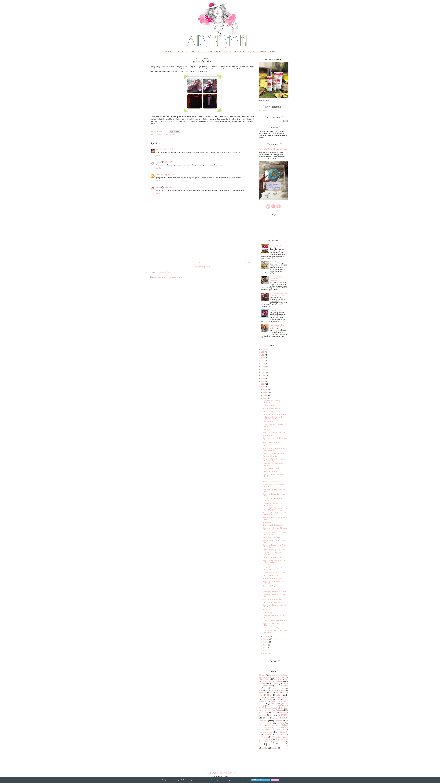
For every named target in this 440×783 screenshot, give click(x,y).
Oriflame (261, 697)
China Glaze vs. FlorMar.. (271, 468)
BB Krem (262, 675)
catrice (261, 725)
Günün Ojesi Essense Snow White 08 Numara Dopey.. (274, 561)
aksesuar (282, 712)
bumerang (280, 723)
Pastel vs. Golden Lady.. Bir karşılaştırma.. (272, 504)
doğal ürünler (268, 727)
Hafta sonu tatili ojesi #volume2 (273, 586)
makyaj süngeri (267, 739)
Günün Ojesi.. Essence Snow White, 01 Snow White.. (275, 533)
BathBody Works (274, 675)
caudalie (271, 725)
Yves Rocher (263, 712)
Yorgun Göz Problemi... (270, 471)
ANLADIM (274, 780)
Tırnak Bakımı (267, 710)
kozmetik (284, 732)
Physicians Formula (281, 697)
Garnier (285, 684)
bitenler (279, 721)
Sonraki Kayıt (155, 263)
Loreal (274, 688)
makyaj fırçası (282, 737)
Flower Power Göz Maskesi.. (272, 537)
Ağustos (266, 636)
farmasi (269, 729)
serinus (158, 149)
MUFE (274, 690)
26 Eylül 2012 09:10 (169, 175)
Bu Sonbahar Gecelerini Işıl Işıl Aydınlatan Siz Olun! (273, 418)
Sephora (280, 706)
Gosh (278, 686)
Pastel (269, 697)
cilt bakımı (283, 725)
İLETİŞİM (272, 51)
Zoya (273, 712)
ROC (278, 699)
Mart (265, 651)
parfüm (261, 744)
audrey (158, 162)
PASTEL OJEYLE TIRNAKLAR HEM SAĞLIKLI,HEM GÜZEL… (275, 509)
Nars (260, 695)
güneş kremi (280, 729)
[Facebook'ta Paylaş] (177, 132)
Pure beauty (267, 699)
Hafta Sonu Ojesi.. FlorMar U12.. (273, 408)
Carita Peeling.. (268, 613)
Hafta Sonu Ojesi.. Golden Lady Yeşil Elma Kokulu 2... (275, 449)
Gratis (285, 686)
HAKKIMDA (262, 51)
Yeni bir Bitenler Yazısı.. (271, 575)
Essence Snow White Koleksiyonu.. (274, 620)
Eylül (265, 398)
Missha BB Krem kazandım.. (272, 482)
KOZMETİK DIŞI (239, 51)
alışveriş (159, 134)
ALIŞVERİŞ (251, 51)
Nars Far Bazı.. (268, 610)
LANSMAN (227, 51)
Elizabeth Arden (267, 681)
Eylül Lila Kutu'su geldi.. (271, 479)
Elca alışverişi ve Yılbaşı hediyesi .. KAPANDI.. (278, 294)
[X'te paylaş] (175, 132)
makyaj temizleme (281, 739)
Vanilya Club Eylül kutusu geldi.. (273, 602)
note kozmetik (280, 742)
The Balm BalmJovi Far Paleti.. (273, 557)
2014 (263, 381)
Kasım (265, 392)
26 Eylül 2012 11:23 (170, 187)
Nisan (265, 648)
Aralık (265, 389)
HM (265, 688)
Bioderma (266, 677)
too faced (262, 746)
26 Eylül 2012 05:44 (168, 149)
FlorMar (262, 684)
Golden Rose (267, 686)
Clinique (278, 679)
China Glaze (264, 679)
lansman (268, 734)
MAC (260, 690)
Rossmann (269, 706)
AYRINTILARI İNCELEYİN (261, 780)
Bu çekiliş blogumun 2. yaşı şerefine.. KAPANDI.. (277, 278)
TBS (260, 708)
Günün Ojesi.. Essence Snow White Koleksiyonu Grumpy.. (274, 606)
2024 (263, 352)
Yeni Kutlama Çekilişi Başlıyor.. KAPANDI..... (278, 326)
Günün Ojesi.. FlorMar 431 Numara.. (275, 453)
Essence (278, 681)
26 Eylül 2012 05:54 (170, 162)
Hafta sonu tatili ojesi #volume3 (273, 578)
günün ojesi (265, 732)
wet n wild (284, 746)
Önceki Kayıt (249, 263)
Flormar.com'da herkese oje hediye (274, 414)
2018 (263, 369)
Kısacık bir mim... (269, 422)
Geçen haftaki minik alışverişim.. (274, 589)
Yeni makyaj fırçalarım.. (270, 456)
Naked (284, 692)
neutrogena (266, 742)
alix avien (262, 715)
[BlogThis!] (172, 132)
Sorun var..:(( (267, 522)
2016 (263, 375)
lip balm (280, 734)
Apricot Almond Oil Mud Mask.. (273, 599)
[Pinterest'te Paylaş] (179, 132)
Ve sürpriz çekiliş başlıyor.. (276, 246)
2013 (263, 384)
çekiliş (264, 748)
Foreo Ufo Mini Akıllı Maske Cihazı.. (273, 149)
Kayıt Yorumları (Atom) (163, 272)
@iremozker (263, 110)
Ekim (265, 395)
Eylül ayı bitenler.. (269, 405)
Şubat (265, 654)
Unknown (159, 175)
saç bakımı (271, 744)
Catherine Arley (278, 677)
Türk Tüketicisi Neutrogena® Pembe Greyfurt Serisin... (275, 569)
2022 (263, 358)
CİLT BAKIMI (190, 51)
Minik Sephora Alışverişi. (271, 443)
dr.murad (279, 727)
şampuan (274, 748)
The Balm (284, 708)
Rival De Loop (274, 704)
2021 (263, 361)
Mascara (282, 690)
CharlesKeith (167, 134)
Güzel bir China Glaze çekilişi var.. (274, 432)
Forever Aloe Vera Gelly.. (271, 565)
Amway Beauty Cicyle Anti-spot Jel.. (275, 550)
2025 (263, 349)
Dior (286, 679)
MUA (267, 690)
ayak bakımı (275, 718)
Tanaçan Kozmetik (271, 708)
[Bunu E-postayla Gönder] (170, 132)
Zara (173, 134)
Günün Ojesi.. (267, 429)
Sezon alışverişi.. (268, 435)
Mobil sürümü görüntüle (202, 267)
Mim (271, 692)
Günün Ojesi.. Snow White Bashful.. (275, 592)
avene (267, 718)
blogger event (265, 723)
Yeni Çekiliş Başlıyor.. (277, 310)
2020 (263, 364)
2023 (263, 355)
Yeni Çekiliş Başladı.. (277, 262)
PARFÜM (218, 51)
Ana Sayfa (168, 51)
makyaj (263, 737)
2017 (263, 372)
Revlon (274, 701)
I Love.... (266, 445)
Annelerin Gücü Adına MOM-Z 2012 (274, 572)
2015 (263, 378)
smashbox (282, 744)
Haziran (266, 642)
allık (271, 715)
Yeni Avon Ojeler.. (268, 411)
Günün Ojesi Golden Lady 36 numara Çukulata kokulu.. (275, 529)
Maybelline (262, 692)
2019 (263, 366)
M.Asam (282, 688)
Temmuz (266, 639)
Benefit (285, 675)
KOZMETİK (179, 51)
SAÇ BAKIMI (208, 51)
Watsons (279, 710)
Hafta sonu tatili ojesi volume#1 (273, 525)
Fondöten (275, 684)
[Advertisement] (202, 244)
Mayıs (265, 645)
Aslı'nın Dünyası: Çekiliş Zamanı (273, 628)
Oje (278, 694)
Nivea (269, 695)
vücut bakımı (272, 746)
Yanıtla (158, 155)
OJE (199, 51)
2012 (263, 387)
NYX (277, 692)
